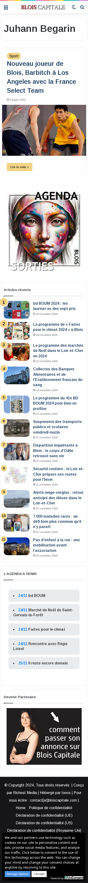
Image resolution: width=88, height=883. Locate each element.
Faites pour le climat (46, 629)
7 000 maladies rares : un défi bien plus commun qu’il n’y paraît (57, 521)
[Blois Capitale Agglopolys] (40, 7)
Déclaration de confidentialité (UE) (44, 815)
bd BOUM (36, 596)
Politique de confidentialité (50, 808)
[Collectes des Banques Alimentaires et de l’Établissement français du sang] (17, 375)
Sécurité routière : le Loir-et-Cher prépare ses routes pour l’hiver (58, 474)
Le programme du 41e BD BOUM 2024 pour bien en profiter (55, 403)
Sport (14, 56)
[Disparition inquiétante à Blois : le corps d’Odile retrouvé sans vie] (17, 452)
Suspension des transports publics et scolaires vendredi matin (57, 427)
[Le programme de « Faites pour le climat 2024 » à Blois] (17, 331)
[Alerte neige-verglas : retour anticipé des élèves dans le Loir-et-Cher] (17, 499)
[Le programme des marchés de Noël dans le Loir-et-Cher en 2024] (17, 352)
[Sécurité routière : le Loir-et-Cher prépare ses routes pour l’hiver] (17, 475)
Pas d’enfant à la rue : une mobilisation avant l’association (56, 545)
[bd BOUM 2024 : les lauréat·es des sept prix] (17, 310)
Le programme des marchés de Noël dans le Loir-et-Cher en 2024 (58, 350)
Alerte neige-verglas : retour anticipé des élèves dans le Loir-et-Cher (58, 497)
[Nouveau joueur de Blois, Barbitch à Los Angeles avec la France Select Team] (44, 130)
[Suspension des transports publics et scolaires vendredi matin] (17, 428)
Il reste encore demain (48, 663)
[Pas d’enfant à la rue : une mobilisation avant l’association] (17, 546)
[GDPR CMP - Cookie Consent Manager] (74, 877)
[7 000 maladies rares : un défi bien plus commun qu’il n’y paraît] (17, 523)
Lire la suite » (19, 167)
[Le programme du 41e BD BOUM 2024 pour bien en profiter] (17, 404)
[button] (18, 874)
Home (21, 808)
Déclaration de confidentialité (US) (44, 823)
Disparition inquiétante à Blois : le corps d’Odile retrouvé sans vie (55, 450)
